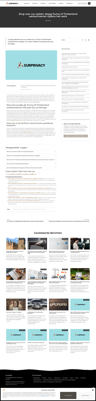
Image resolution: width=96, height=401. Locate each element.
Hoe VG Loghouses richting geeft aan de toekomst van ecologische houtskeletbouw (75, 83)
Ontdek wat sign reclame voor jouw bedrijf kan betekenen (80, 343)
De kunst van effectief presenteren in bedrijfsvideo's (79, 252)
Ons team (34, 3)
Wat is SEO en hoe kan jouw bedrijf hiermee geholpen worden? (25, 178)
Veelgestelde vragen (26, 89)
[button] (92, 390)
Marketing (48, 20)
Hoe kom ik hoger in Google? (14, 312)
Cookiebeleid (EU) (37, 379)
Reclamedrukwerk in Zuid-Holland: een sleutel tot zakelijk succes (26, 193)
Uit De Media (52, 3)
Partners (43, 3)
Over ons (26, 3)
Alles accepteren (68, 395)
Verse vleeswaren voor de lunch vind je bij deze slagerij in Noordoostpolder (74, 54)
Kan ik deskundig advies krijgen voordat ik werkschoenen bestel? (31, 167)
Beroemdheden (36, 377)
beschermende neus (16, 120)
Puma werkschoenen (25, 209)
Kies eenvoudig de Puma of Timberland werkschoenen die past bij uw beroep (38, 86)
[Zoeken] (89, 3)
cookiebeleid (42, 395)
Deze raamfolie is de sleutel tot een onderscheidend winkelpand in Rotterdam (29, 188)
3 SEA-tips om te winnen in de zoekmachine (57, 313)
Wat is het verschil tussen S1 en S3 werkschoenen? (31, 151)
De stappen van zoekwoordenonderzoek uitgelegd (75, 106)
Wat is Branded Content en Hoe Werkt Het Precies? (22, 183)
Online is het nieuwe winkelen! (36, 342)
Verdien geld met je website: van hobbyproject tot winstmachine (47, 381)
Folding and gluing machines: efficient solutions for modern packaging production (75, 87)
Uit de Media (65, 377)
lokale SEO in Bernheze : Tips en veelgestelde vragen (22, 197)
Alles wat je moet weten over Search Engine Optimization (24, 200)
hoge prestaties (26, 132)
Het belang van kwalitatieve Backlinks (35, 313)
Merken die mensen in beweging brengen (73, 99)
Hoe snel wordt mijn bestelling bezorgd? (31, 163)
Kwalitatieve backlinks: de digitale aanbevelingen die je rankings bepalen (59, 379)
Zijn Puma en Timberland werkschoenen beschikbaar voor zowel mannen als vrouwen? (31, 159)
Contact (61, 3)
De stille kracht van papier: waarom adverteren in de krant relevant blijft (37, 252)
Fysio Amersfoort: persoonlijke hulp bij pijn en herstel (75, 74)
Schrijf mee (69, 3)
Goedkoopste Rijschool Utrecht (70, 67)
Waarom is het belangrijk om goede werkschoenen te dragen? (31, 155)
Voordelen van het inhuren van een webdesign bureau (15, 343)
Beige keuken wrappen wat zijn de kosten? (73, 95)
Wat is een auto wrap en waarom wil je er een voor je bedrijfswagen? (58, 343)
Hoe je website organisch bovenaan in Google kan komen (80, 282)
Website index (57, 377)
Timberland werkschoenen (38, 209)
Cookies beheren (85, 395)
